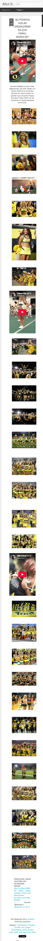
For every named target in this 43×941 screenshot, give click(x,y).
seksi (16, 932)
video (34, 932)
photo (25, 930)
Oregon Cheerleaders (21, 928)
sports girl (27, 932)
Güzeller (17, 927)
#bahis (28, 890)
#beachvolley (19, 895)
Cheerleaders (22, 925)
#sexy (24, 893)
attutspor (31, 919)
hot (23, 927)
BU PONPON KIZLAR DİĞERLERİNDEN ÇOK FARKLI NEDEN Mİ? (22, 28)
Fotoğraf (31, 925)
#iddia (21, 890)
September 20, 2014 (22, 907)
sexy (20, 932)
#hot (29, 893)
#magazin (18, 893)
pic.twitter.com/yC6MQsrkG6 (22, 898)
